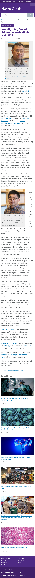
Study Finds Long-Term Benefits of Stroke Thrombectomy (15, 399)
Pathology (6, 346)
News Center (12, 8)
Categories (3, 560)
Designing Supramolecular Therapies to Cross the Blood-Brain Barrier (16, 429)
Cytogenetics (26, 346)
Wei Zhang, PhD (6, 118)
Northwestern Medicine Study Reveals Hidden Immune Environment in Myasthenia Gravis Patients (16, 518)
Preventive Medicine (13, 370)
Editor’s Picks (21, 558)
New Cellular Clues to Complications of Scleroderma (14, 548)
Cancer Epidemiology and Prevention (13, 122)
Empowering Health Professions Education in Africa (16, 487)
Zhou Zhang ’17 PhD (8, 330)
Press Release (4, 562)
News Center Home (5, 558)
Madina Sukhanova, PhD (9, 343)
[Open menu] (33, 5)
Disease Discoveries (7, 26)
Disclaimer (19, 572)
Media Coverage (4, 565)
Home (3, 20)
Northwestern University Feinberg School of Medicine (16, 2)
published (25, 91)
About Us (20, 562)
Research (23, 370)
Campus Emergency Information (8, 575)
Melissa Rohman (7, 39)
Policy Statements (21, 575)
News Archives (21, 560)
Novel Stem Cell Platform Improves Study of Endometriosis (16, 458)
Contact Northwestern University (8, 572)
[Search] (30, 15)
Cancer (4, 370)
